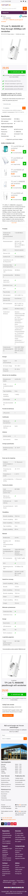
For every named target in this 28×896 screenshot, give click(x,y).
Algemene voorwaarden (9, 880)
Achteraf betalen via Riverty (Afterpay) (14, 86)
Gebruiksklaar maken (20, 837)
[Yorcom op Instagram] (8, 823)
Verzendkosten (18, 782)
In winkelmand (16, 72)
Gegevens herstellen (20, 858)
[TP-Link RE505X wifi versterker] (24, 175)
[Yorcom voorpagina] (6, 5)
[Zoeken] (25, 8)
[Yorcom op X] (2, 823)
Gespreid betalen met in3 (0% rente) (14, 89)
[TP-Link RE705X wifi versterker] (24, 151)
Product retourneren (6, 800)
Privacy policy (20, 880)
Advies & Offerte (5, 792)
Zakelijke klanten (19, 778)
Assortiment (4, 794)
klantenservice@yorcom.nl (9, 819)
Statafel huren (5, 865)
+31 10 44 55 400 (7, 1)
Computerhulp (20, 846)
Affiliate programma (6, 784)
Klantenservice (6, 789)
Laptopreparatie (6, 833)
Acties (14, 884)
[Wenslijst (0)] (23, 1)
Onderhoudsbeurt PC (20, 839)
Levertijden (3, 796)
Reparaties (5, 831)
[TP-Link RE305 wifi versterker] (24, 198)
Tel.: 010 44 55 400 (7, 818)
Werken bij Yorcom (5, 786)
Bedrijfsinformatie (5, 780)
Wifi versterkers (7, 18)
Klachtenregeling (7, 882)
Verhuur (5, 863)
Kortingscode (18, 873)
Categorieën (5, 12)
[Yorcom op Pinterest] (15, 823)
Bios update (18, 841)
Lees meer (14, 222)
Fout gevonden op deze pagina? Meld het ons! (14, 649)
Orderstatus (4, 798)
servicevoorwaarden (11, 112)
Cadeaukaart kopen (20, 784)
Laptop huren (5, 867)
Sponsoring (21, 882)
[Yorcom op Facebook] (5, 823)
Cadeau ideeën (18, 869)
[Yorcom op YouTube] (12, 823)
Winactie (17, 865)
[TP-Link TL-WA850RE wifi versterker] (24, 187)
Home (4, 16)
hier (20, 804)
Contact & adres (5, 778)
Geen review (11, 34)
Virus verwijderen (6, 841)
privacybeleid (4, 112)
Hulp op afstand (19, 854)
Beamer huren (5, 869)
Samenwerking (4, 782)
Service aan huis (19, 848)
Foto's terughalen (6, 843)
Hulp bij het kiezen (6, 858)
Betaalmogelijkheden (20, 780)
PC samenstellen (19, 833)
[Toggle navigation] (24, 12)
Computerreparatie (6, 835)
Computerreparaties (20, 786)
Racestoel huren (6, 871)
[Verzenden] (25, 738)
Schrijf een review (20, 34)
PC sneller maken (19, 835)
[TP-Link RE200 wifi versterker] (24, 163)
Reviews (15, 882)
